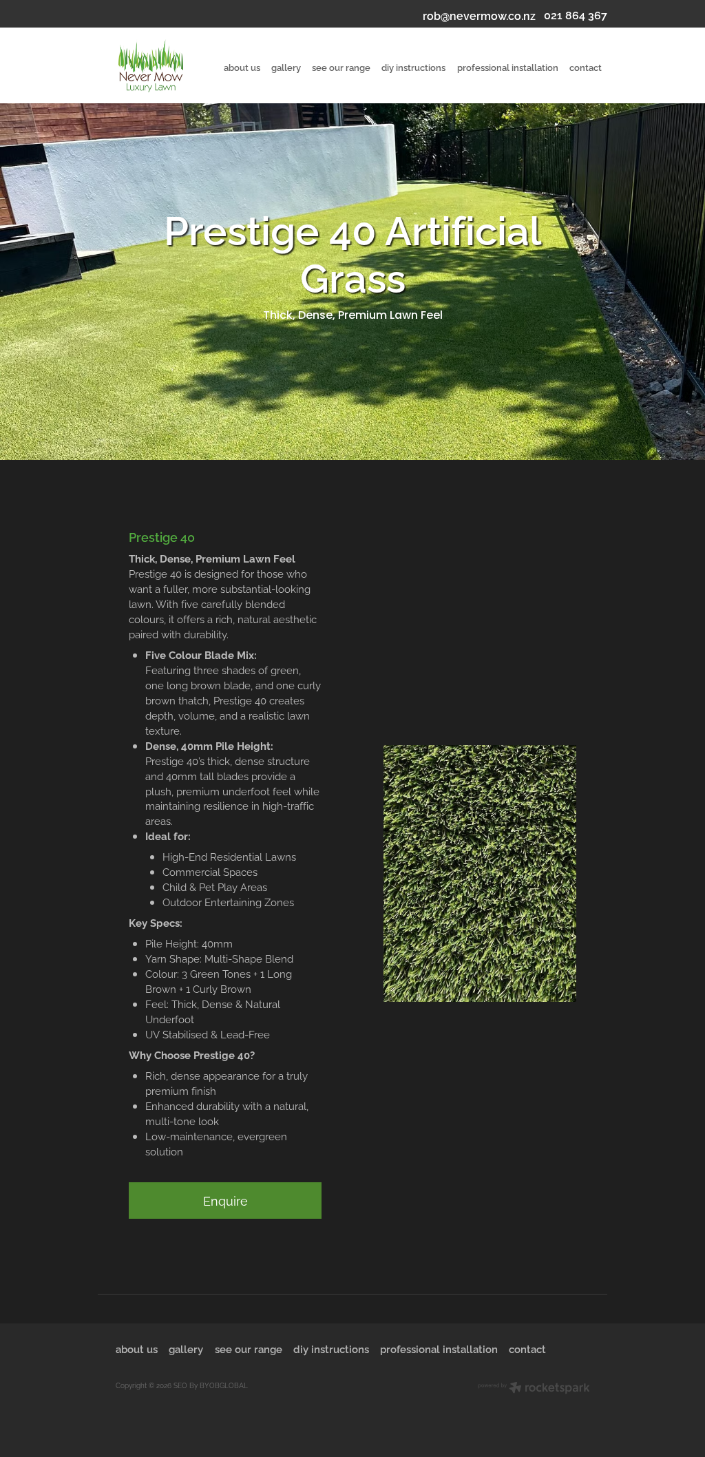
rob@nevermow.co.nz (479, 14)
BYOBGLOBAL (224, 1385)
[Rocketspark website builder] (534, 1388)
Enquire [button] (225, 1199)
